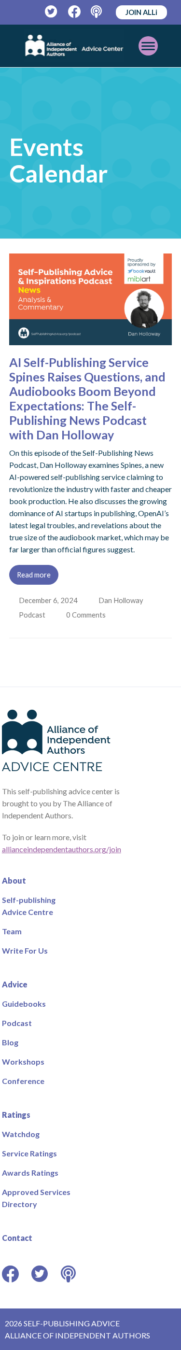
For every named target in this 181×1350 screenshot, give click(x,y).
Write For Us (25, 950)
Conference (23, 1080)
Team (12, 931)
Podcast (33, 614)
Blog (10, 1042)
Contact (17, 1237)
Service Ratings (29, 1153)
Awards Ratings (30, 1172)
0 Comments (88, 614)
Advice (15, 984)
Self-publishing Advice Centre (29, 905)
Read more (34, 574)
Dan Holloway (121, 600)
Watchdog (21, 1134)
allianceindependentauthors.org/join (61, 849)
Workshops (23, 1061)
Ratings (16, 1114)
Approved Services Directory (36, 1198)
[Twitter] (51, 11)
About (14, 880)
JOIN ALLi (141, 12)
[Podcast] (97, 11)
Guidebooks (24, 1003)
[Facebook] (74, 11)
